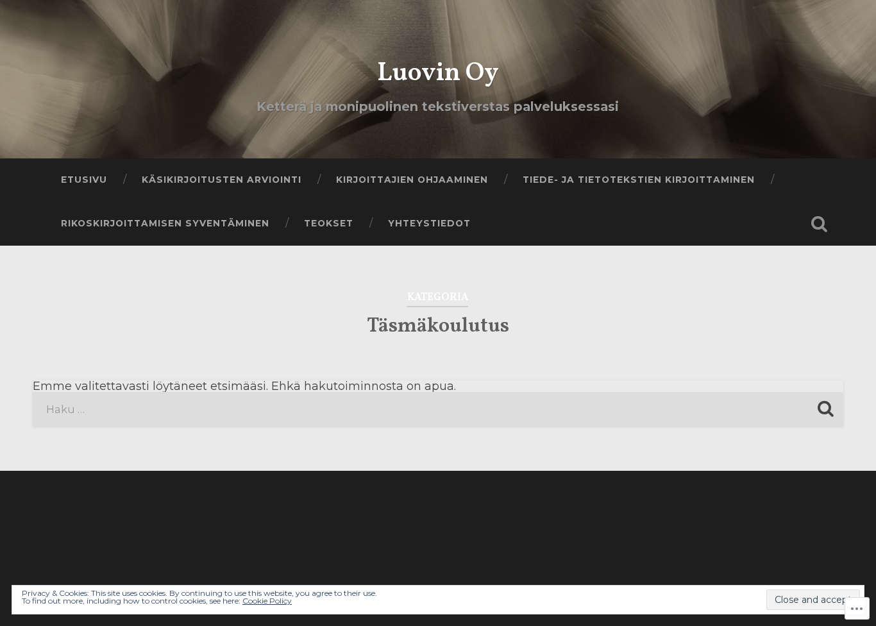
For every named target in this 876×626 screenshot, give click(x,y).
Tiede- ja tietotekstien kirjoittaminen (639, 179)
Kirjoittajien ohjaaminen (412, 179)
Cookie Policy (267, 600)
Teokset (328, 223)
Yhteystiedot (429, 223)
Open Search (819, 224)
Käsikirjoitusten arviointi (221, 179)
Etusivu (84, 179)
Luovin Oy (438, 73)
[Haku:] (438, 409)
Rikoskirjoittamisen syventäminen (165, 223)
